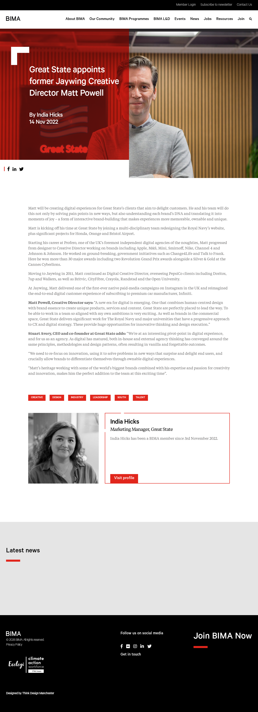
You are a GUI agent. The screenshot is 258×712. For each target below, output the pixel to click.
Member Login (186, 5)
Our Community (102, 19)
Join (241, 19)
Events (180, 19)
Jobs (208, 19)
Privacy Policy (14, 645)
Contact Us (244, 5)
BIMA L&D (162, 19)
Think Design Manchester (38, 693)
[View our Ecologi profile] (40, 665)
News (194, 19)
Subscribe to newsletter (216, 5)
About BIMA (75, 19)
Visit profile (124, 478)
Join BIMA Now (223, 637)
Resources (224, 19)
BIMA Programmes (134, 19)
